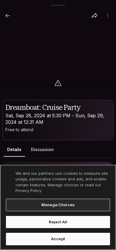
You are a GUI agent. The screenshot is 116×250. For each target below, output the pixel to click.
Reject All (58, 221)
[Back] (8, 16)
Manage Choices (58, 204)
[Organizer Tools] (107, 15)
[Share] (94, 15)
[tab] (14, 150)
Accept (58, 238)
